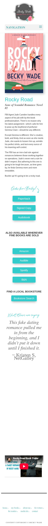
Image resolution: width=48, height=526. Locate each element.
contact (35, 511)
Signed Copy (24, 208)
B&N (24, 279)
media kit (24, 511)
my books (15, 507)
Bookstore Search (24, 298)
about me (26, 507)
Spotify (24, 270)
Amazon (24, 251)
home (5, 507)
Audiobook (24, 217)
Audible (24, 260)
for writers (38, 507)
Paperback (24, 198)
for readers (12, 511)
